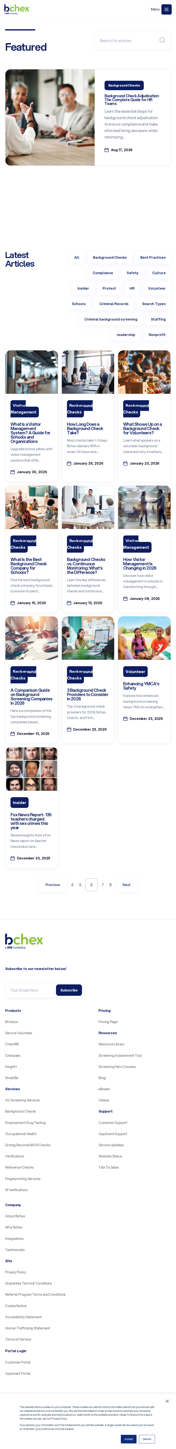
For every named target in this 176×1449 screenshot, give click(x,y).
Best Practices (153, 257)
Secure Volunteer (18, 1032)
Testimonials (15, 1249)
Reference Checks (19, 1167)
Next (126, 884)
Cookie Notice (15, 1305)
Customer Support (113, 1122)
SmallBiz (11, 1077)
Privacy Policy (15, 1272)
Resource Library (111, 1044)
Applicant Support (113, 1133)
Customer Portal (18, 1362)
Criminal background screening (110, 319)
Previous (53, 884)
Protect (109, 288)
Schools (79, 303)
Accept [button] (128, 1439)
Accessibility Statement (23, 1316)
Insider (83, 288)
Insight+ (11, 1066)
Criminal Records (114, 303)
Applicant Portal (17, 1373)
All (76, 257)
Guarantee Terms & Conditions (28, 1283)
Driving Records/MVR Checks (27, 1144)
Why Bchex (13, 1227)
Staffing (158, 319)
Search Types (154, 303)
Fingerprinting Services (23, 1178)
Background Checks (110, 257)
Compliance (103, 272)
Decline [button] (147, 1439)
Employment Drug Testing (25, 1122)
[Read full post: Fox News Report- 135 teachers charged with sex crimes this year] (31, 789)
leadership (126, 334)
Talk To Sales (109, 1167)
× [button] (167, 1401)
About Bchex (15, 1215)
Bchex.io (11, 1021)
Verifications (14, 1156)
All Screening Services (22, 1100)
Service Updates (111, 1144)
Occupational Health (20, 1133)
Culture (159, 272)
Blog (102, 1077)
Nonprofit (157, 334)
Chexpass (12, 1055)
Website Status (110, 1156)
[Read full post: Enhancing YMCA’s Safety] (144, 658)
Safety (133, 272)
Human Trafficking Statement (27, 1328)
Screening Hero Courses (117, 1066)
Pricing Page (108, 1021)
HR (132, 288)
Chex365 (12, 1044)
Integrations (14, 1238)
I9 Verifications (16, 1189)
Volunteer (157, 288)
